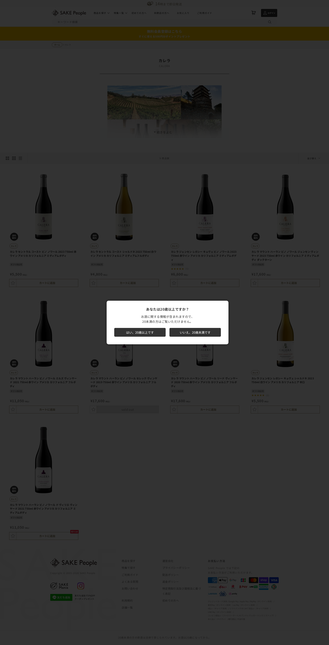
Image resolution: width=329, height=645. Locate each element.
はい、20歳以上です (140, 332)
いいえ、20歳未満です (195, 332)
